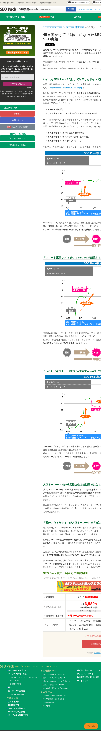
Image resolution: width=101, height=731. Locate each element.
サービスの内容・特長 (15, 17)
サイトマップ (82, 681)
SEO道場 (46, 706)
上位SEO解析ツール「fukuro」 (54, 685)
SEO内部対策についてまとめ (53, 699)
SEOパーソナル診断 (17, 127)
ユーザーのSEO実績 (16, 691)
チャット (97, 653)
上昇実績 (77, 17)
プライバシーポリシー (86, 674)
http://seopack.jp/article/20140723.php (66, 88)
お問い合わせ (17, 120)
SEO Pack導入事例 (17, 694)
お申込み (17, 114)
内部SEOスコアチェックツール (54, 678)
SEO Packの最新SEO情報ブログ (55, 695)
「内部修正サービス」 (17, 145)
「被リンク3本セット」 (17, 138)
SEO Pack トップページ (18, 670)
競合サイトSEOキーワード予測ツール (56, 681)
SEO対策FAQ (13, 705)
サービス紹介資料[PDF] (18, 715)
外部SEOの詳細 (15, 684)
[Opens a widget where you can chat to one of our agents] (91, 726)
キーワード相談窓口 (16, 708)
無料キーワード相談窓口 (80, 2)
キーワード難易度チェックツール (55, 674)
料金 (47, 17)
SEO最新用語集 (49, 702)
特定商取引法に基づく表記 (88, 677)
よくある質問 (13, 702)
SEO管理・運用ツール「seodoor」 (55, 688)
